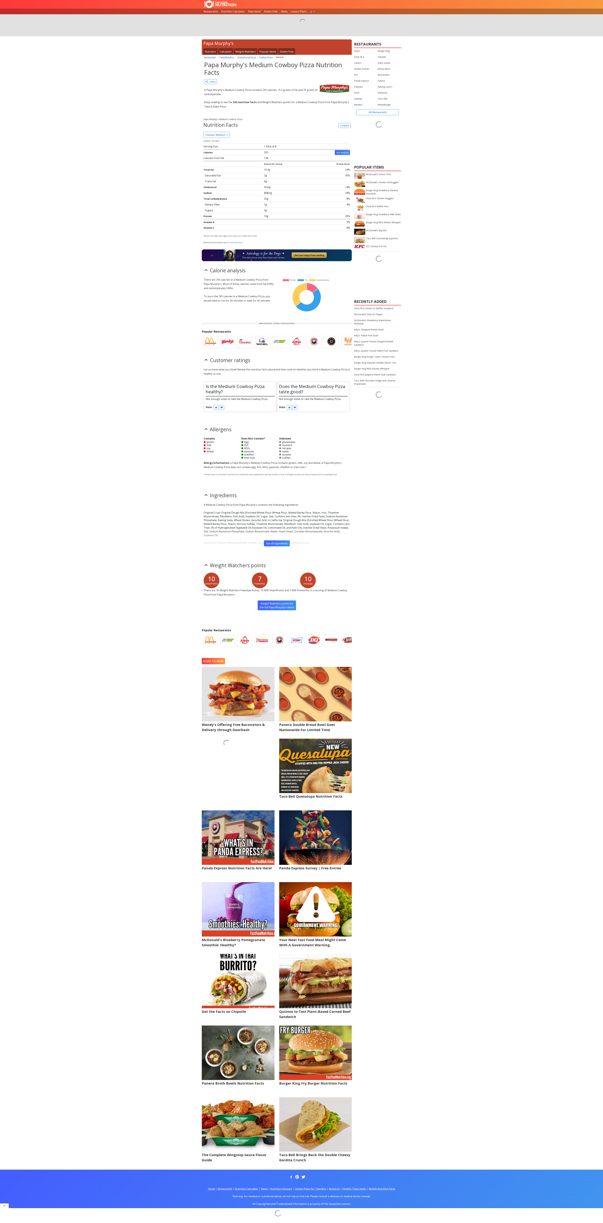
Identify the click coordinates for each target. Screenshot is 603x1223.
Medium (215, 135)
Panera (381, 80)
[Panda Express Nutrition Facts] (314, 342)
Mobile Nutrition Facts (382, 1189)
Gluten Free (271, 11)
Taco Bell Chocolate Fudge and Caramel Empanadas (374, 382)
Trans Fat (210, 181)
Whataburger (384, 104)
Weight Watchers (245, 51)
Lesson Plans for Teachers (310, 1189)
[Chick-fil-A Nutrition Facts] (245, 342)
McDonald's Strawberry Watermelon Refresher (372, 322)
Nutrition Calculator (233, 11)
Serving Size (211, 146)
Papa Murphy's (236, 242)
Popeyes (358, 86)
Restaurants (211, 11)
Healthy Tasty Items (354, 1189)
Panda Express (361, 80)
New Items (254, 11)
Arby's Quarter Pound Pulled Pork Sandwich (376, 350)
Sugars (209, 210)
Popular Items (267, 51)
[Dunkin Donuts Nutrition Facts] (262, 641)
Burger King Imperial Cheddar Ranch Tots (375, 362)
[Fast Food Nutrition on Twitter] (303, 1177)
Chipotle (382, 56)
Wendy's (358, 104)
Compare (344, 125)
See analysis (342, 152)
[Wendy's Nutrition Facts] (227, 342)
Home (211, 1189)
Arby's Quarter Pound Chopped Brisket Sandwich (373, 343)
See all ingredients (277, 543)
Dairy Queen (384, 62)
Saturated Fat (213, 175)
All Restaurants (378, 112)
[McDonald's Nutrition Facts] (210, 342)
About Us (334, 1189)
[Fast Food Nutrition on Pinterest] (297, 1177)
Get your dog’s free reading (309, 255)
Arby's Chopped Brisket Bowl (368, 329)
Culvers (357, 62)
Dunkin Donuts (361, 68)
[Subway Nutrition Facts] (279, 342)
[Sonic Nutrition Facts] (296, 641)
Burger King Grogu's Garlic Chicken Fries (374, 356)
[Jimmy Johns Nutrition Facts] (331, 342)
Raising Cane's (385, 86)
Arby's (357, 50)
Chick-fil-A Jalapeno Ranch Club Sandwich (375, 374)
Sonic (357, 92)
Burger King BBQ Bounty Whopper (371, 368)
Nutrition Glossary (281, 1189)
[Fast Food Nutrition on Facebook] (290, 1177)
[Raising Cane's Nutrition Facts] (348, 641)
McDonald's (384, 74)
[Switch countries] (312, 11)
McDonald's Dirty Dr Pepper (368, 314)
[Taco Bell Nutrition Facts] (262, 342)
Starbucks (383, 92)
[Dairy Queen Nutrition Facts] (314, 641)
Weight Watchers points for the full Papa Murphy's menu (277, 605)
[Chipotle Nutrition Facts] (331, 641)
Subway (358, 98)
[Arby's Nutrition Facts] (296, 342)
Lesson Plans (298, 11)
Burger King (384, 50)
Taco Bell (382, 98)
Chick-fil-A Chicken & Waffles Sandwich (374, 308)
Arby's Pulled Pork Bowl (366, 335)
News (284, 11)
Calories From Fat (214, 158)
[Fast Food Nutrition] (220, 4)
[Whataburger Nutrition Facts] (348, 342)
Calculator (226, 51)
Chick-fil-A (359, 56)
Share (211, 81)
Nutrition (210, 51)
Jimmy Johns (384, 68)
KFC (356, 74)
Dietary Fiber (212, 204)
